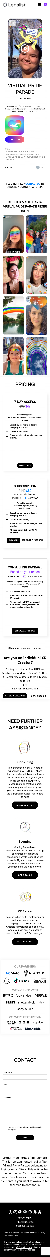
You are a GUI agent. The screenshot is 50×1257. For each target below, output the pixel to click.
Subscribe (13, 540)
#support (10, 159)
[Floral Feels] (36, 275)
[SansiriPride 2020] (36, 234)
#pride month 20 (30, 157)
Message (7, 1097)
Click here (13, 648)
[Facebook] (10, 1212)
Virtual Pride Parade (25, 89)
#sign (42, 157)
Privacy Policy (39, 1233)
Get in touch (25, 875)
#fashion (10, 154)
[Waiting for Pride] (13, 234)
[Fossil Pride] (36, 315)
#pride (18, 157)
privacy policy (25, 1218)
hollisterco (26, 98)
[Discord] (35, 1212)
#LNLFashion (12, 152)
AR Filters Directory (24, 1247)
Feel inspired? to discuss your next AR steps (25, 185)
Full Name (8, 1072)
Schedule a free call (32, 540)
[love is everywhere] (13, 356)
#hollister (21, 154)
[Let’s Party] (13, 275)
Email (6, 1085)
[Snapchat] (20, 1212)
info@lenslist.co (25, 1222)
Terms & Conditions (20, 1233)
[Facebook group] (39, 1212)
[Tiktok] (30, 1212)
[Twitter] (25, 1212)
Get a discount (38, 696)
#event (34, 152)
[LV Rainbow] (36, 356)
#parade (10, 157)
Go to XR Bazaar (25, 941)
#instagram (33, 154)
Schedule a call (25, 805)
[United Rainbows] (13, 315)
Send (25, 1138)
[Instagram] (15, 1212)
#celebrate (24, 152)
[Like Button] (38, 168)
